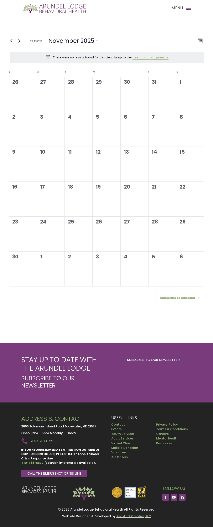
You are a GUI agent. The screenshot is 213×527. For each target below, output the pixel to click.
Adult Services (122, 438)
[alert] (107, 57)
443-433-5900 (44, 441)
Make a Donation (124, 448)
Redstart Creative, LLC (133, 516)
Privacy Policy (167, 424)
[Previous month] (11, 40)
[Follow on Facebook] (165, 497)
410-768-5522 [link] (32, 463)
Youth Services (123, 434)
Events (116, 429)
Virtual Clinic (121, 443)
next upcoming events (150, 57)
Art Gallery (119, 457)
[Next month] (19, 40)
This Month (35, 41)
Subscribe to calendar (178, 298)
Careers (162, 434)
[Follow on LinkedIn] (182, 497)
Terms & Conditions (172, 429)
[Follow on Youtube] (174, 497)
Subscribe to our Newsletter (153, 359)
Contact (118, 424)
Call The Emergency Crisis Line (54, 473)
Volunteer (119, 452)
